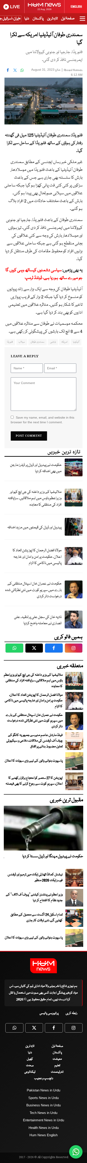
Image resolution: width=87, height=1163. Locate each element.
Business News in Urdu (43, 1105)
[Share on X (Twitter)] (15, 70)
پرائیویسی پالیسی (49, 1013)
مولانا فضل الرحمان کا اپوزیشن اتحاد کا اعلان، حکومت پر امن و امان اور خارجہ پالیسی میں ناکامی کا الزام (37, 557)
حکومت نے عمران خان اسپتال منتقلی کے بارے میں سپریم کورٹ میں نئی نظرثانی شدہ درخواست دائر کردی (33, 590)
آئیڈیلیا (76, 342)
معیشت (57, 1059)
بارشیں (53, 342)
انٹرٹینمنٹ (57, 1072)
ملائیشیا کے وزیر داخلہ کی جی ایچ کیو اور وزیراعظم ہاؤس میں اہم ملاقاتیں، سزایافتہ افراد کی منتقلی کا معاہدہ (35, 498)
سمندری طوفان (37, 342)
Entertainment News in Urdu (43, 1120)
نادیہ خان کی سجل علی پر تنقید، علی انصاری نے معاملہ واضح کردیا (38, 620)
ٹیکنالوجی (29, 1072)
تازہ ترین (52, 18)
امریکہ (64, 342)
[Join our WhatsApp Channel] (76, 1152)
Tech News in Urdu (43, 1113)
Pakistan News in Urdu (43, 1090)
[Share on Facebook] (7, 70)
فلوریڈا (10, 342)
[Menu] (82, 21)
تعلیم (57, 1065)
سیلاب (22, 342)
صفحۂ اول (68, 18)
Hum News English (43, 1135)
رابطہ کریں (71, 1013)
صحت (30, 1065)
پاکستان (38, 18)
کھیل (30, 1059)
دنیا (26, 18)
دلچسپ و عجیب (43, 1078)
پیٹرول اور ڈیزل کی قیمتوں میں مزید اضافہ (34, 527)
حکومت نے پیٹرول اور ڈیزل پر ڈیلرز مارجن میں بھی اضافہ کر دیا (36, 468)
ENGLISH (76, 6)
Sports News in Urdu (43, 1098)
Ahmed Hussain (73, 70)
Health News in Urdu (44, 1128)
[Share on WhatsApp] (22, 70)
